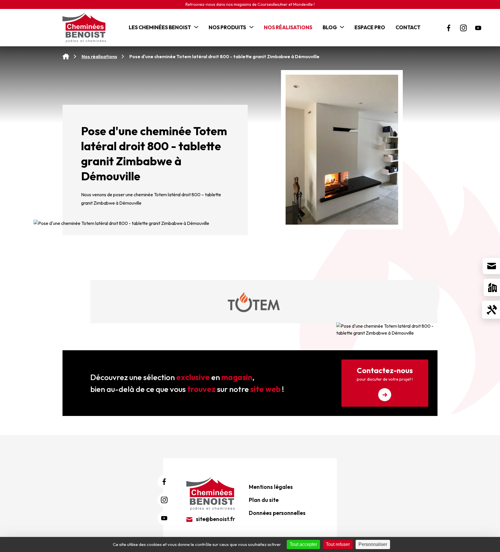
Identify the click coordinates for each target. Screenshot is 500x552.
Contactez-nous (385, 374)
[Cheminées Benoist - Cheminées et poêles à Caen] (87, 27)
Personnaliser (373, 544)
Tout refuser (338, 544)
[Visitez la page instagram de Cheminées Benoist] (463, 28)
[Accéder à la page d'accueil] (65, 57)
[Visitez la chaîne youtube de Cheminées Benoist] (478, 28)
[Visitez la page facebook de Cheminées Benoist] (448, 28)
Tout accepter (303, 544)
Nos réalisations (99, 56)
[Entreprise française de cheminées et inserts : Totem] (254, 303)
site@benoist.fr (215, 519)
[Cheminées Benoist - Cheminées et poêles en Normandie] (210, 493)
